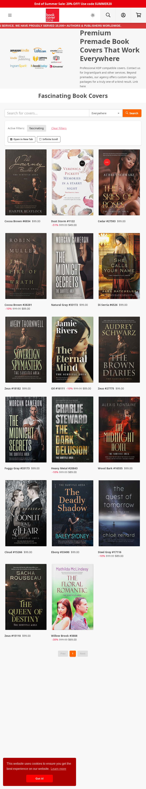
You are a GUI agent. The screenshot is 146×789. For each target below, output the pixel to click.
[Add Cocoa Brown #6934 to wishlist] (41, 209)
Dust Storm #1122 (63, 221)
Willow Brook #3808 (64, 636)
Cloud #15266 (13, 552)
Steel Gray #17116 (109, 552)
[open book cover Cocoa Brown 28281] (26, 267)
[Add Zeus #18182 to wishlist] (41, 372)
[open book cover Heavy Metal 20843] (73, 430)
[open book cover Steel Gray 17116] (119, 514)
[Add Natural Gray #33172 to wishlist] (88, 292)
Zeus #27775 (106, 388)
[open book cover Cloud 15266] (26, 514)
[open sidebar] (10, 15)
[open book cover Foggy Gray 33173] (26, 430)
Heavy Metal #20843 (64, 468)
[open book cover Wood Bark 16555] (119, 430)
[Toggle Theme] (92, 15)
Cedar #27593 (107, 221)
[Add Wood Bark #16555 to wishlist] (135, 456)
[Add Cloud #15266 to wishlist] (41, 540)
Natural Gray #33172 (64, 305)
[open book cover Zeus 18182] (26, 350)
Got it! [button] (40, 778)
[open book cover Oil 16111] (73, 350)
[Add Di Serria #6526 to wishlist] (135, 292)
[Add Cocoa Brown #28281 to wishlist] (41, 292)
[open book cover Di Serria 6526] (119, 267)
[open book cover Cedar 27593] (119, 183)
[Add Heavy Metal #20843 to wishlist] (88, 456)
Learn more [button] (58, 768)
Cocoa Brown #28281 (18, 305)
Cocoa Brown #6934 (17, 221)
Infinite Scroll (50, 139)
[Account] (123, 15)
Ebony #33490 (60, 552)
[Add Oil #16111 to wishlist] (88, 372)
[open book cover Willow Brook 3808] (73, 598)
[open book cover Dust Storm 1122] (73, 183)
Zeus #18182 (13, 388)
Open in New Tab (23, 139)
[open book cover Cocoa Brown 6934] (26, 183)
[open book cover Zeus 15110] (26, 598)
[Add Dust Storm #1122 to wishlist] (88, 209)
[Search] (108, 15)
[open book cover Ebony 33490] (73, 514)
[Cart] (138, 15)
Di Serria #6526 (107, 305)
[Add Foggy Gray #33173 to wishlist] (41, 456)
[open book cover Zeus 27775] (119, 350)
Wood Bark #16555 (110, 468)
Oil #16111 (58, 388)
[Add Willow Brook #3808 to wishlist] (88, 623)
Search (133, 113)
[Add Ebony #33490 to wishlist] (88, 540)
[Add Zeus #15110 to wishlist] (41, 623)
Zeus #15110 (13, 636)
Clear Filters (59, 128)
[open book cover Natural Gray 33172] (73, 267)
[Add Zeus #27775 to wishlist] (135, 372)
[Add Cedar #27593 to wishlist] (135, 209)
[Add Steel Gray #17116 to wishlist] (135, 540)
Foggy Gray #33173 (17, 468)
